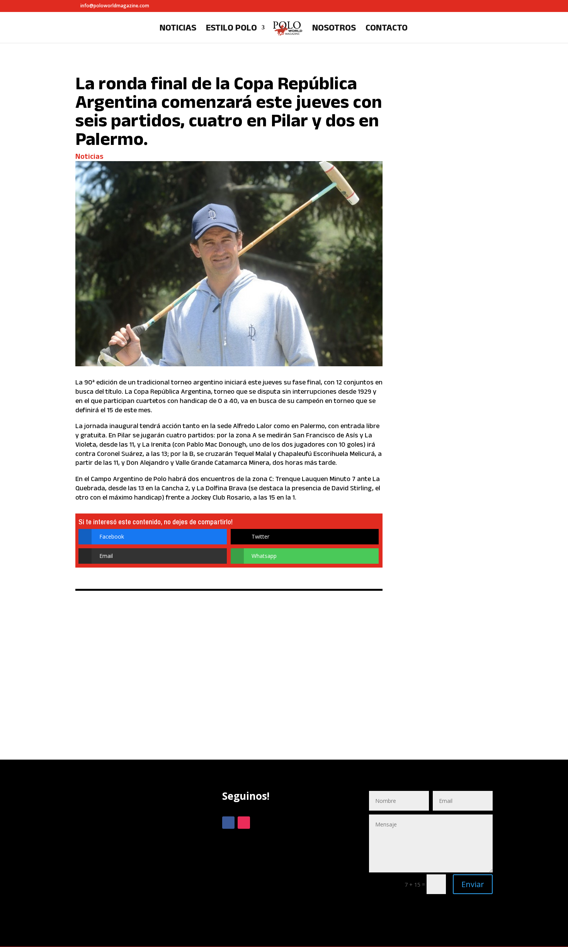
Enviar (472, 884)
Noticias (178, 28)
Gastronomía (430, 323)
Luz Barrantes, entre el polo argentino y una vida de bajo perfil (448, 107)
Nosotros (334, 28)
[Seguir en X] (259, 822)
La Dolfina (464, 323)
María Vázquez (433, 329)
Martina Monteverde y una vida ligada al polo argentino (446, 446)
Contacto (387, 28)
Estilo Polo (231, 28)
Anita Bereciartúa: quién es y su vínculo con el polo (449, 604)
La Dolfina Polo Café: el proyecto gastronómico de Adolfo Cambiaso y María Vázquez (447, 274)
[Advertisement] (137, 857)
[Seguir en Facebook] (228, 822)
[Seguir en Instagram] (244, 822)
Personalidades (458, 144)
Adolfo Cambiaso (435, 317)
